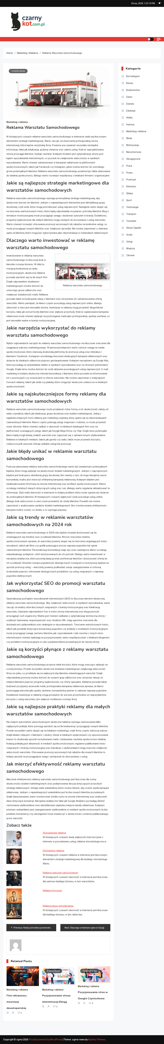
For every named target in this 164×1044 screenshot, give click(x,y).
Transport (131, 214)
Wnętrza (130, 248)
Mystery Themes (96, 1039)
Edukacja (130, 110)
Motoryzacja (132, 145)
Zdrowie (130, 255)
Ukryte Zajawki (133, 228)
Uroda (129, 234)
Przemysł (131, 179)
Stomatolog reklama (53, 850)
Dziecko (130, 104)
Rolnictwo (131, 186)
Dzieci (129, 97)
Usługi (129, 241)
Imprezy (130, 124)
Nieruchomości (133, 152)
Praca (129, 166)
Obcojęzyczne (133, 159)
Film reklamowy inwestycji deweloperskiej (17, 1002)
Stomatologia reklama (54, 832)
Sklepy (129, 193)
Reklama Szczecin (52, 890)
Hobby (129, 117)
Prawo (129, 172)
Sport (129, 200)
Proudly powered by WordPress (46, 1039)
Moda (129, 138)
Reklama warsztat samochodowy (60, 872)
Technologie (132, 207)
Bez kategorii (132, 76)
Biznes (129, 83)
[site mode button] (150, 39)
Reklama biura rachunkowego (58, 905)
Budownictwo (133, 90)
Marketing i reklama (17, 122)
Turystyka (131, 221)
